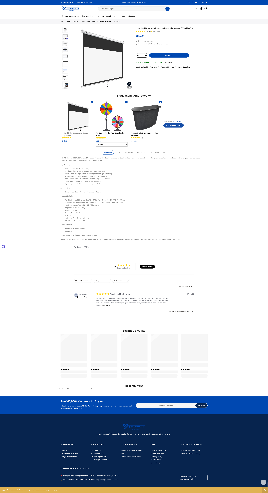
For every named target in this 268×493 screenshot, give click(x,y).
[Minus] (138, 55)
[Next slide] (129, 59)
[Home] (62, 21)
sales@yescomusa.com (84, 2)
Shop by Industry (88, 16)
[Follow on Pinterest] (203, 2)
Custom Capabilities (98, 457)
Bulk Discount (111, 16)
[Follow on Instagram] (189, 2)
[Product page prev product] (200, 21)
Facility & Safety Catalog (190, 450)
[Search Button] (167, 9)
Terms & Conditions (158, 450)
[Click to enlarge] (129, 84)
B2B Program (95, 450)
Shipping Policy (156, 457)
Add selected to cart (173, 125)
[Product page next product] (206, 21)
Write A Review (147, 267)
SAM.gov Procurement (69, 457)
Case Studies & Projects (70, 453)
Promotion (122, 16)
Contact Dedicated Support (131, 450)
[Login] (196, 8)
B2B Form (100, 16)
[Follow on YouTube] (196, 2)
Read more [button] (106, 305)
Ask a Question (184, 67)
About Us (131, 16)
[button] (65, 37)
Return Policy (155, 460)
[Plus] (146, 55)
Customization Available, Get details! (118, 2)
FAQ (122, 453)
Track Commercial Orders (131, 457)
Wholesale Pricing (97, 453)
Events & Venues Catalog (190, 453)
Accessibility (155, 463)
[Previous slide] (73, 59)
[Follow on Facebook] (192, 2)
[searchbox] (83, 281)
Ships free (168, 62)
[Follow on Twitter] (206, 2)
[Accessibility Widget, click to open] (3, 246)
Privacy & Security (157, 453)
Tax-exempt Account (99, 460)
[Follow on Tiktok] (199, 2)
